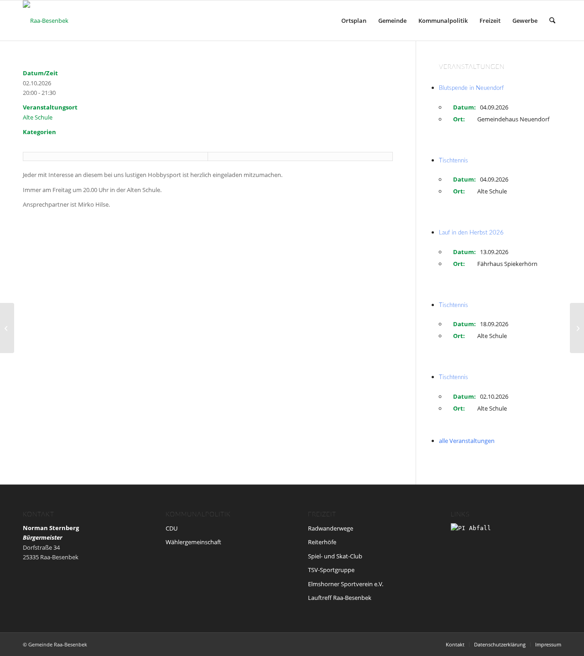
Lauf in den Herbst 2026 (471, 233)
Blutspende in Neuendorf (471, 88)
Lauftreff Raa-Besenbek (339, 598)
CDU (171, 528)
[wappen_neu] (45, 20)
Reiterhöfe (322, 542)
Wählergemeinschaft (193, 542)
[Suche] (552, 20)
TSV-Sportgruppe (331, 570)
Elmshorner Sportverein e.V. (345, 584)
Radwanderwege (330, 528)
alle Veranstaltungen (467, 441)
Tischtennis (453, 161)
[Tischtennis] (7, 328)
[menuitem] (353, 20)
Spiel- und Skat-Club (335, 556)
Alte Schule (37, 117)
